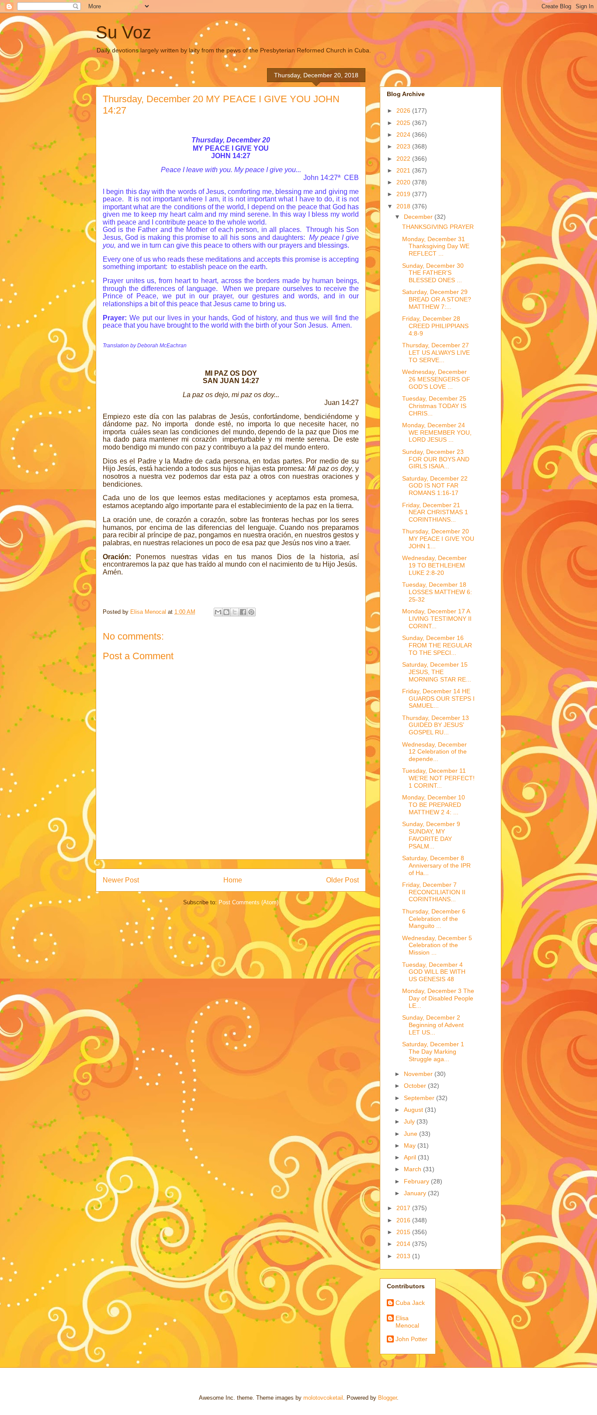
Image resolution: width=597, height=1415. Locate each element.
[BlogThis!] (226, 612)
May (410, 1145)
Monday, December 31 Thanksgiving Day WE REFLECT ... (435, 246)
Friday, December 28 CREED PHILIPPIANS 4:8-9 (435, 326)
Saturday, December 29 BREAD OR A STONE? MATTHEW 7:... (436, 299)
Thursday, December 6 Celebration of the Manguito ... (433, 919)
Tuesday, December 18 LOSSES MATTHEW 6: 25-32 (437, 592)
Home (232, 880)
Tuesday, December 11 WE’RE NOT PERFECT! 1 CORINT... (438, 778)
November (419, 1073)
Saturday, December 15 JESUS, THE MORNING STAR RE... (436, 672)
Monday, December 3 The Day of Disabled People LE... (438, 998)
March (413, 1169)
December (419, 216)
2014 (404, 1243)
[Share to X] (234, 612)
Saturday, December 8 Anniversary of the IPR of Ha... (436, 865)
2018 (404, 206)
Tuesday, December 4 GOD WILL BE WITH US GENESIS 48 (433, 972)
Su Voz (123, 32)
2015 (404, 1231)
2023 (404, 146)
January (416, 1193)
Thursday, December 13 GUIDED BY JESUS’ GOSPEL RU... (435, 725)
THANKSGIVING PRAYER (438, 226)
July (410, 1121)
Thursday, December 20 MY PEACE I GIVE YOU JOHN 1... (438, 539)
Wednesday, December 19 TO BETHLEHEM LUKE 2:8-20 (434, 565)
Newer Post (121, 880)
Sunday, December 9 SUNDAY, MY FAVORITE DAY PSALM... (431, 834)
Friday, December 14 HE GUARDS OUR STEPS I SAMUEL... (438, 698)
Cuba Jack (410, 1302)
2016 (404, 1220)
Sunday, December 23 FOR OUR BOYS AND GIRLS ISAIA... (435, 459)
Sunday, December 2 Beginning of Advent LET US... (433, 1025)
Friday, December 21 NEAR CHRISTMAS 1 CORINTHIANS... (435, 512)
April (411, 1157)
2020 (404, 182)
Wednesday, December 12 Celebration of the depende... (434, 752)
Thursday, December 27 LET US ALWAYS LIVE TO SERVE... (436, 352)
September (420, 1097)
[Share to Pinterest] (251, 612)
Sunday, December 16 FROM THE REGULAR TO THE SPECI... (437, 645)
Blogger (387, 1397)
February (417, 1181)
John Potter (411, 1338)
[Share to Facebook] (243, 612)
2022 (404, 158)
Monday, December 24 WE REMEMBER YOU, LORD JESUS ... (437, 432)
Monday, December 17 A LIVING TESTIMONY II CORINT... (437, 619)
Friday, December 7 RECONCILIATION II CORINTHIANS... (433, 892)
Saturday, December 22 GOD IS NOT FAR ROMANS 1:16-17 (435, 486)
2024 (404, 134)
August (414, 1109)
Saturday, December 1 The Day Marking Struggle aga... (433, 1051)
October (416, 1085)
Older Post (342, 880)
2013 (404, 1255)
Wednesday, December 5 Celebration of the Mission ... (437, 945)
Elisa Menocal (407, 1322)
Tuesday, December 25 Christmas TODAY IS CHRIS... (434, 406)
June (411, 1133)
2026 (404, 110)
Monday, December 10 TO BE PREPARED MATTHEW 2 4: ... (433, 805)
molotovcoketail (323, 1397)
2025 (404, 122)
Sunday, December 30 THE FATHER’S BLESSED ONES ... (433, 273)
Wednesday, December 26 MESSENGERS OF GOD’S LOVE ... (436, 379)
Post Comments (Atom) (248, 902)
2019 (404, 193)
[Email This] (218, 612)
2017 (404, 1207)
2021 (404, 170)
